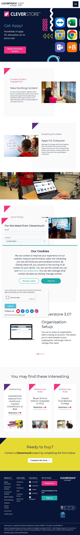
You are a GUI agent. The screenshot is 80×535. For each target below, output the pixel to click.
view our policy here (28, 270)
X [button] (46, 220)
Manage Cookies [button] (29, 281)
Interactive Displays (7, 488)
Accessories (8, 511)
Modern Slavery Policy (48, 530)
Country (7, 237)
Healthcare (20, 488)
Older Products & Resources (64, 530)
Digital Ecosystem (7, 483)
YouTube (35, 482)
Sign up (49, 498)
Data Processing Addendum (32, 530)
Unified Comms (6, 507)
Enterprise (20, 482)
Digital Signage (8, 497)
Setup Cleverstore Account (15, 50)
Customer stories (20, 495)
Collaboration (8, 514)
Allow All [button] (51, 281)
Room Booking (8, 500)
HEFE (18, 491)
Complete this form (39, 460)
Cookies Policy (18, 530)
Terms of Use (72, 528)
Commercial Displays (7, 493)
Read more (13, 413)
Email (6, 229)
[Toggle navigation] (75, 4)
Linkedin (35, 493)
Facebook (35, 486)
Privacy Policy (9, 530)
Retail (18, 485)
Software (7, 503)
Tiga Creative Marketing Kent (19, 533)
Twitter (34, 489)
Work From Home (20, 500)
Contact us (49, 483)
